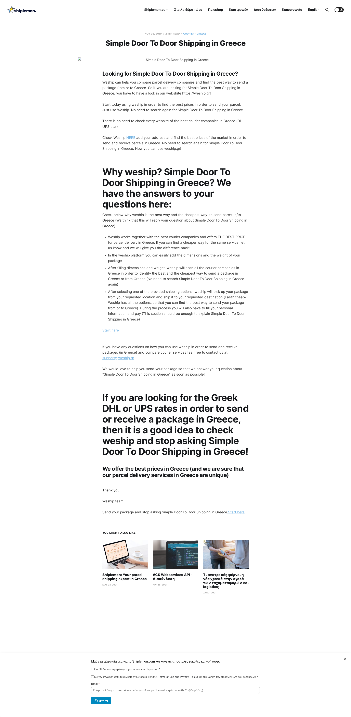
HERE (130, 138)
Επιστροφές (238, 10)
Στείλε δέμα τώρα (188, 10)
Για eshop (215, 10)
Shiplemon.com (156, 10)
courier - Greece (194, 33)
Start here (110, 330)
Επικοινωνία (292, 10)
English (314, 10)
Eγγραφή (101, 700)
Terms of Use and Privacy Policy (177, 676)
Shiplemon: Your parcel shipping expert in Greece (124, 577)
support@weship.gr (118, 358)
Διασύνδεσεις (265, 10)
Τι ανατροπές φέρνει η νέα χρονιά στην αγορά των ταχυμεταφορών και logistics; (226, 581)
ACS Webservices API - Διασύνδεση (172, 577)
